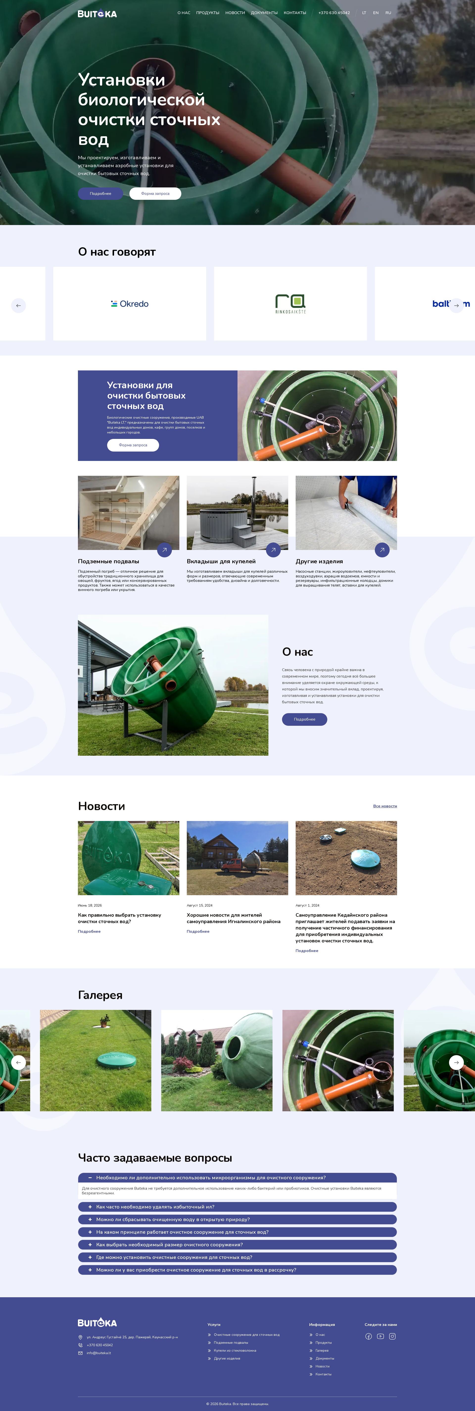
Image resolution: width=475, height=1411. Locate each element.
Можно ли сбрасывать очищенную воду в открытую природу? (173, 1219)
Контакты (295, 13)
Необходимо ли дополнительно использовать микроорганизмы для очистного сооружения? (211, 1177)
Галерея (322, 1350)
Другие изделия (227, 1358)
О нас (184, 13)
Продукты (207, 13)
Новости (235, 13)
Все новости (385, 806)
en (376, 13)
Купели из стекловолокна (235, 1350)
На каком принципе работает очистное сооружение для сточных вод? (182, 1232)
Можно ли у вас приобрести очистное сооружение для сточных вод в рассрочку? (196, 1270)
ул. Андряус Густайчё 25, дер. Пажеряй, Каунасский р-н (132, 1337)
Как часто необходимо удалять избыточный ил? (155, 1207)
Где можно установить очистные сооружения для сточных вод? (174, 1257)
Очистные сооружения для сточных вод (247, 1334)
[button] (456, 305)
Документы (264, 13)
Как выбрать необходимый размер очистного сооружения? (169, 1244)
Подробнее (100, 193)
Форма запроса (155, 193)
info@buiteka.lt (98, 1353)
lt (364, 13)
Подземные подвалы (231, 1342)
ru (388, 13)
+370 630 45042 (334, 13)
